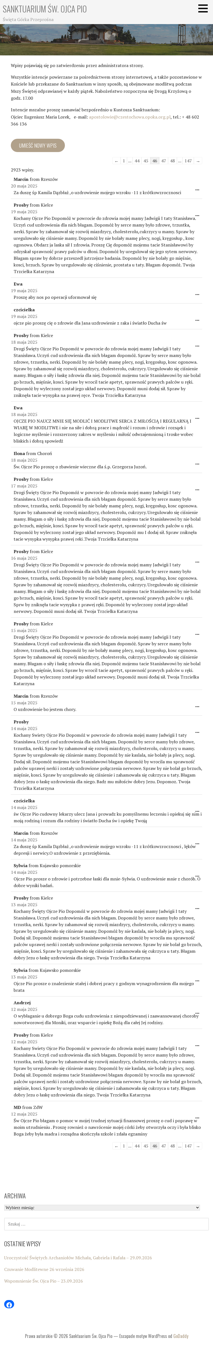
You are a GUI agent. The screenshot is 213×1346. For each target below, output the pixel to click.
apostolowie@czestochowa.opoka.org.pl (130, 117)
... (198, 190)
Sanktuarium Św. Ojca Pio (45, 8)
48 (172, 161)
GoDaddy (180, 1336)
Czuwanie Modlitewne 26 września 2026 (44, 1269)
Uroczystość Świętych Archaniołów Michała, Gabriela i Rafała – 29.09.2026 (78, 1258)
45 (145, 161)
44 (137, 161)
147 (188, 161)
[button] (205, 8)
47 (163, 161)
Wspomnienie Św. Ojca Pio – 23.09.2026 (43, 1281)
